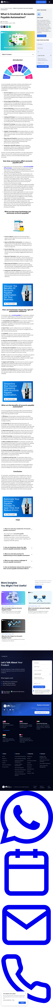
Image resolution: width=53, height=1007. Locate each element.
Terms (13, 1000)
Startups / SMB (30, 773)
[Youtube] (10, 710)
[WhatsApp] (26, 844)
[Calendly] (26, 897)
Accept (22, 1002)
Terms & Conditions (6, 764)
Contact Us (4, 760)
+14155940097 (6, 730)
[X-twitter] (7, 710)
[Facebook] (4, 710)
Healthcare (29, 756)
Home (2, 8)
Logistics (29, 762)
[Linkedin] (13, 710)
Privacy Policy (5, 767)
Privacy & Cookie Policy (7, 1000)
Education (29, 767)
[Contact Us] (26, 951)
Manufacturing (30, 769)
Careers (4, 762)
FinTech (29, 758)
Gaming (29, 771)
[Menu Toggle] (49, 2)
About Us (4, 758)
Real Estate (29, 764)
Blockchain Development (20, 769)
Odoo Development (19, 771)
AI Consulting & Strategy (20, 758)
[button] (2, 27)
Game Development (19, 767)
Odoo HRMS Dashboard (45, 763)
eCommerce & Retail (31, 760)
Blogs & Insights (8, 8)
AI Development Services (20, 756)
